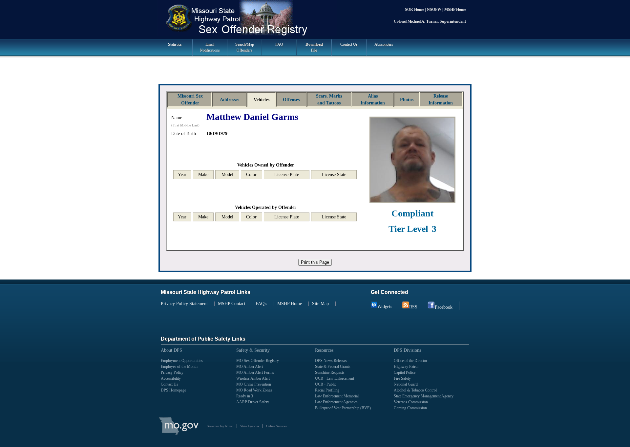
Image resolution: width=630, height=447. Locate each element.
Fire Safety (402, 378)
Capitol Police (404, 372)
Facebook (443, 307)
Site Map (320, 303)
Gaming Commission (410, 408)
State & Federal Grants (332, 366)
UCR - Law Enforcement (334, 378)
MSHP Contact (231, 303)
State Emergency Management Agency (423, 396)
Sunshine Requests (330, 372)
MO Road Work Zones (254, 390)
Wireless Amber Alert (253, 378)
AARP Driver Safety (252, 402)
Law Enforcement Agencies (336, 402)
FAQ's (261, 303)
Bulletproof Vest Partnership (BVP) (343, 408)
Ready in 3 (244, 396)
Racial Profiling (327, 390)
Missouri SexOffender (190, 99)
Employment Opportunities (182, 360)
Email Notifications (210, 47)
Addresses (229, 99)
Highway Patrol (406, 366)
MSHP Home (455, 9)
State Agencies (249, 426)
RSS (413, 306)
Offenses (291, 99)
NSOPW (434, 9)
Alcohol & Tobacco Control (415, 390)
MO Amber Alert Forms (255, 372)
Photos (406, 99)
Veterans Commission (411, 402)
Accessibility (171, 378)
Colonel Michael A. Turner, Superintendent (430, 21)
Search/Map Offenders (244, 47)
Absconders (383, 44)
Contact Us (349, 44)
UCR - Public (325, 384)
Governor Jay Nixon (220, 426)
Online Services (276, 426)
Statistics (175, 44)
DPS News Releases (331, 360)
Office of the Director (410, 360)
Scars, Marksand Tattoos (329, 99)
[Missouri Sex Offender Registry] (315, 19)
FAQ (279, 44)
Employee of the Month (179, 366)
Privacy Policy (172, 372)
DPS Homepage (173, 390)
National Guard (406, 384)
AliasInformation (373, 99)
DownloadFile (314, 47)
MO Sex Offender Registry (257, 360)
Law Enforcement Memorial (337, 396)
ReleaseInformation (441, 99)
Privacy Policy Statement (184, 303)
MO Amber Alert (249, 366)
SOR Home (415, 9)
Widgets (384, 306)
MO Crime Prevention (253, 384)
